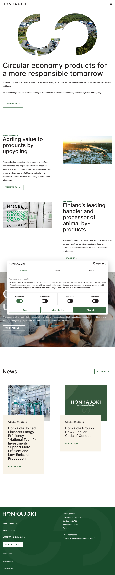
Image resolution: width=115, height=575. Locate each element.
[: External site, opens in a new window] (96, 263)
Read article (15, 467)
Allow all (90, 310)
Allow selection (58, 310)
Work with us (12, 328)
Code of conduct (8, 568)
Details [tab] (57, 271)
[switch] (45, 301)
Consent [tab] (23, 271)
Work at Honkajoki (13, 537)
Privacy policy (7, 554)
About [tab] (91, 271)
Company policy (8, 561)
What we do (12, 187)
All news (101, 371)
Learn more (11, 103)
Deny (25, 310)
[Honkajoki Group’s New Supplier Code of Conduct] (83, 416)
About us (70, 258)
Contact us (11, 544)
